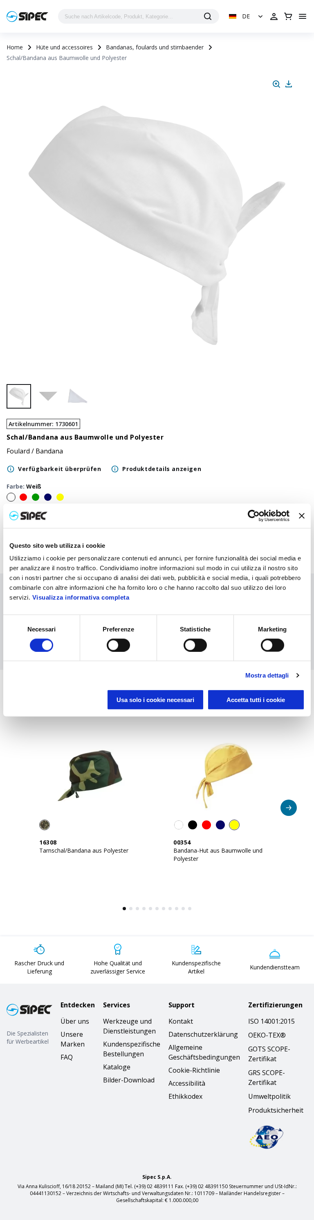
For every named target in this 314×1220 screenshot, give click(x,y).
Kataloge (116, 1066)
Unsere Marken (73, 1039)
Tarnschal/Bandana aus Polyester (83, 850)
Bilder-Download (129, 1080)
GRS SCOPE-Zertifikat (266, 1077)
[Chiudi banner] (302, 515)
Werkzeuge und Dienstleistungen (129, 1026)
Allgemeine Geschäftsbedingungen (204, 1052)
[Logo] (27, 16)
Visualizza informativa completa (81, 597)
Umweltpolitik (269, 1096)
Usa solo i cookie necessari (155, 699)
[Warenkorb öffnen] (288, 16)
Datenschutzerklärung (203, 1034)
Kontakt (180, 1021)
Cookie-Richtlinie (194, 1070)
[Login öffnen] (274, 16)
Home (15, 47)
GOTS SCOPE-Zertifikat (269, 1053)
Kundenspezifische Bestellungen (131, 1049)
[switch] (118, 644)
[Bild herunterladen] (289, 84)
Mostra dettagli (267, 674)
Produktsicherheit (275, 1110)
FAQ (67, 1057)
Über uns (75, 1021)
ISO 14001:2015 (271, 1021)
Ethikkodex (185, 1096)
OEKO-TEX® (267, 1035)
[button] (247, 16)
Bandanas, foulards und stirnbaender (155, 47)
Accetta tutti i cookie (256, 699)
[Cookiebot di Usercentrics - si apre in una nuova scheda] (253, 515)
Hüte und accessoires (64, 47)
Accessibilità (186, 1083)
